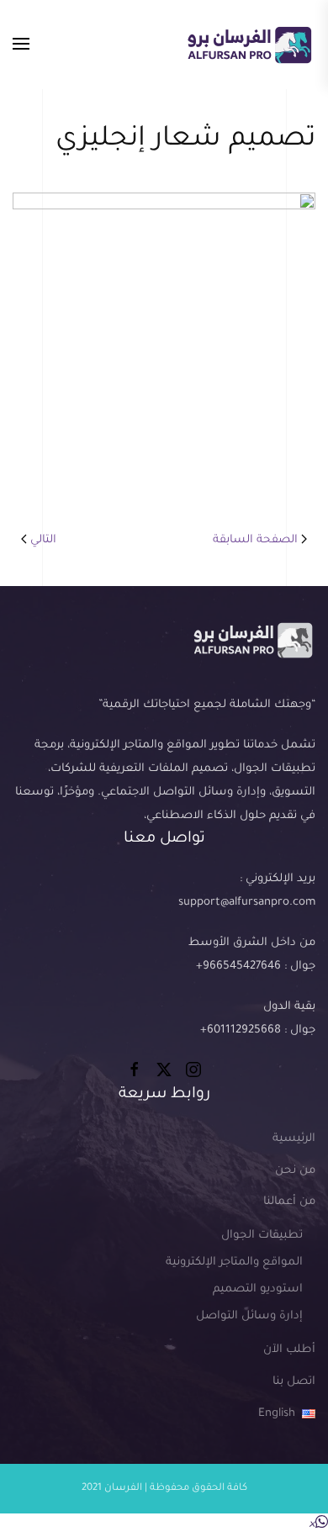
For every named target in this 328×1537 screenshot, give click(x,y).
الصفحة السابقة (255, 540)
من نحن (295, 1171)
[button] (21, 44)
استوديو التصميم (258, 1289)
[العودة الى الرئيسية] (249, 44)
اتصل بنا (293, 1382)
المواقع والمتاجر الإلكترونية (234, 1262)
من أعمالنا (289, 1202)
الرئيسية (293, 1139)
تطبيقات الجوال (262, 1235)
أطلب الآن (289, 1350)
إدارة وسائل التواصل (249, 1316)
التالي (43, 540)
